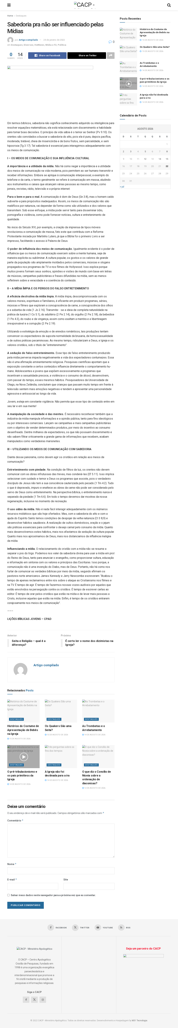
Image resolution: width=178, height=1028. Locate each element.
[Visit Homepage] (89, 5)
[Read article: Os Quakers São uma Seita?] (61, 711)
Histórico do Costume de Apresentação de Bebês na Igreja (23, 730)
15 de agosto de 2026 (19, 739)
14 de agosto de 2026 (94, 735)
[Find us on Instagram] (42, 1000)
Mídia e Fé (51, 45)
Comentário (15, 820)
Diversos (28, 45)
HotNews (39, 45)
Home (10, 16)
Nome (12, 864)
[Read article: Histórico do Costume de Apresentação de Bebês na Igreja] (23, 711)
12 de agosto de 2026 (94, 788)
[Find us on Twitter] (34, 1000)
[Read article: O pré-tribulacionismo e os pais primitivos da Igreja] (23, 756)
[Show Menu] (9, 5)
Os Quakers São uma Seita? (155, 47)
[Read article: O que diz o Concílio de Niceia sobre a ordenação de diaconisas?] (98, 756)
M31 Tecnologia (139, 1020)
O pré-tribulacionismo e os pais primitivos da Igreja (22, 775)
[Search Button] (169, 5)
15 (167, 159)
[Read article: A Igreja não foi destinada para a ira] (61, 756)
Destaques (21, 16)
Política (62, 45)
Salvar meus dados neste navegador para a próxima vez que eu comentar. (53, 895)
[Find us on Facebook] (26, 1000)
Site (65, 879)
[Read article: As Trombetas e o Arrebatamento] (98, 711)
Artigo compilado (28, 40)
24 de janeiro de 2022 (54, 40)
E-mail (12, 879)
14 (160, 159)
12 (145, 159)
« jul (122, 186)
